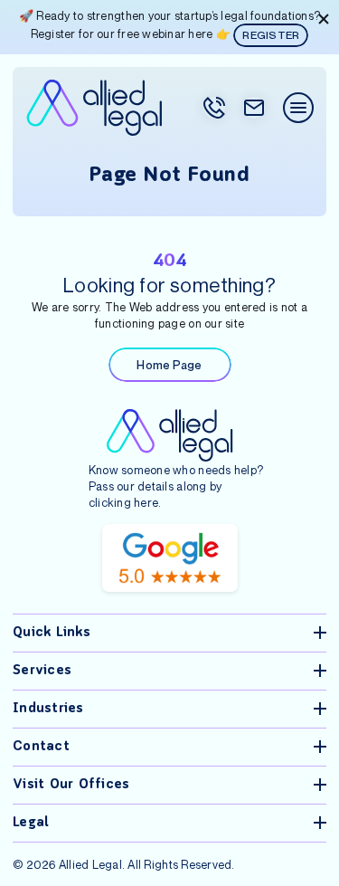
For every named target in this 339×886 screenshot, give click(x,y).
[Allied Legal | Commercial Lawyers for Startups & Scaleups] (94, 108)
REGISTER (270, 35)
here (146, 502)
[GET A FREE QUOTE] (254, 108)
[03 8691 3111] (214, 108)
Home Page (169, 364)
